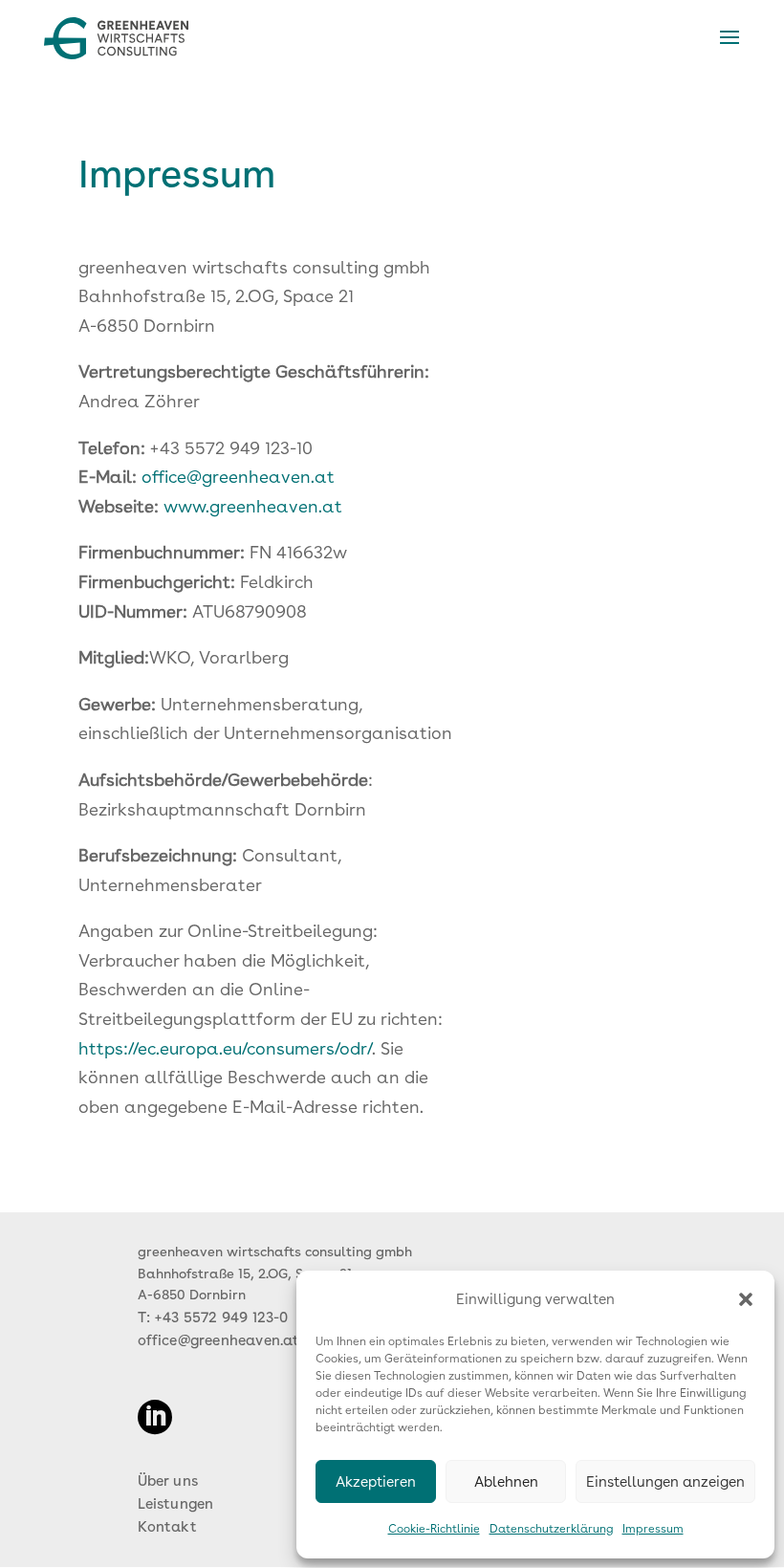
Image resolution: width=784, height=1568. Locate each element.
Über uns (168, 1481)
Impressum (653, 1528)
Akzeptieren (376, 1482)
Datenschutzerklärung (551, 1528)
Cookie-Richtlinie (434, 1528)
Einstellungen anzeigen (665, 1482)
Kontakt (167, 1526)
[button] (745, 1299)
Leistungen (176, 1504)
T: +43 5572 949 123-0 (213, 1317)
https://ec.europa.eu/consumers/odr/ (225, 1048)
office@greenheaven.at (238, 477)
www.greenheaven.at (252, 506)
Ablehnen (506, 1482)
